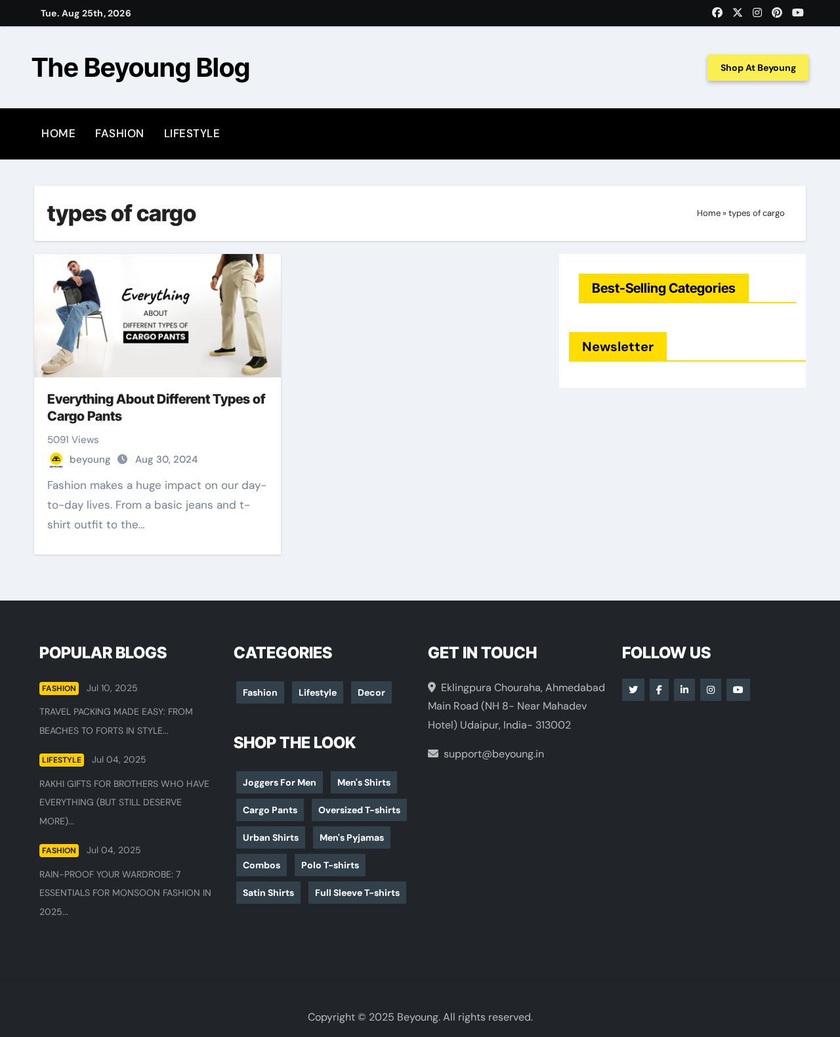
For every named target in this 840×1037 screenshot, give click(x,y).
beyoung (92, 459)
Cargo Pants (270, 810)
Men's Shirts (363, 782)
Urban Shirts (271, 837)
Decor (371, 692)
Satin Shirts (268, 893)
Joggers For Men (279, 782)
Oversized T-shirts (359, 810)
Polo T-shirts (330, 865)
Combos (261, 865)
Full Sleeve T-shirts (357, 893)
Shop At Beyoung (758, 68)
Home (58, 133)
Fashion (119, 133)
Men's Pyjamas (352, 837)
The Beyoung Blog (141, 67)
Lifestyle (192, 133)
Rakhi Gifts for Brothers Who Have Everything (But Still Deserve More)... (124, 802)
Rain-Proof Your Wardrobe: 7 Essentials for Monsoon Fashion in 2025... (125, 893)
